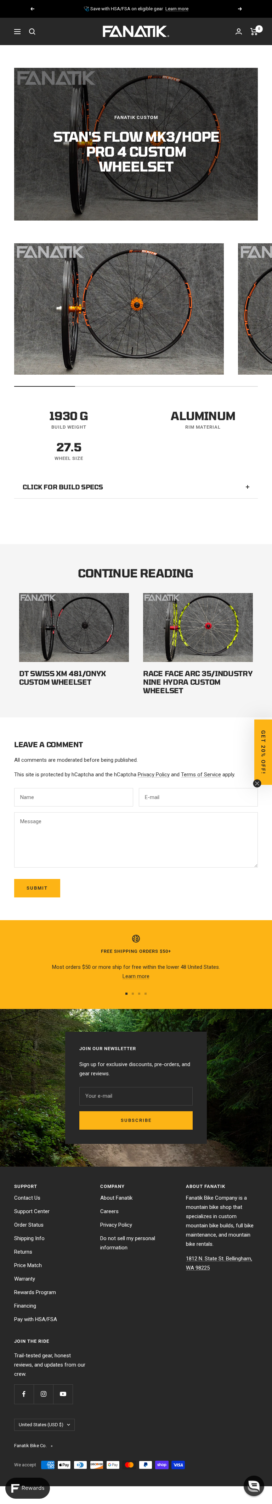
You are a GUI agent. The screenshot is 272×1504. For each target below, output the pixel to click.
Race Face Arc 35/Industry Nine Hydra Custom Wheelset (198, 682)
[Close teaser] (257, 783)
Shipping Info (29, 1238)
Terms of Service (201, 774)
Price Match (28, 1265)
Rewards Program (35, 1292)
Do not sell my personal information (127, 1243)
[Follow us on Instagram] (43, 1394)
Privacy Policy (154, 774)
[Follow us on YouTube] (63, 1394)
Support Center (32, 1211)
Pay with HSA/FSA (35, 1319)
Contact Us (27, 1198)
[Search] (32, 31)
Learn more (176, 8)
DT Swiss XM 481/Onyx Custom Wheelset (62, 677)
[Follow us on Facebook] (24, 1394)
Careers (109, 1211)
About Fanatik (116, 1198)
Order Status (29, 1225)
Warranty (24, 1279)
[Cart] (254, 31)
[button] (254, 1486)
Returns (23, 1252)
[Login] (239, 31)
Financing (25, 1306)
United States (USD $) (41, 1424)
